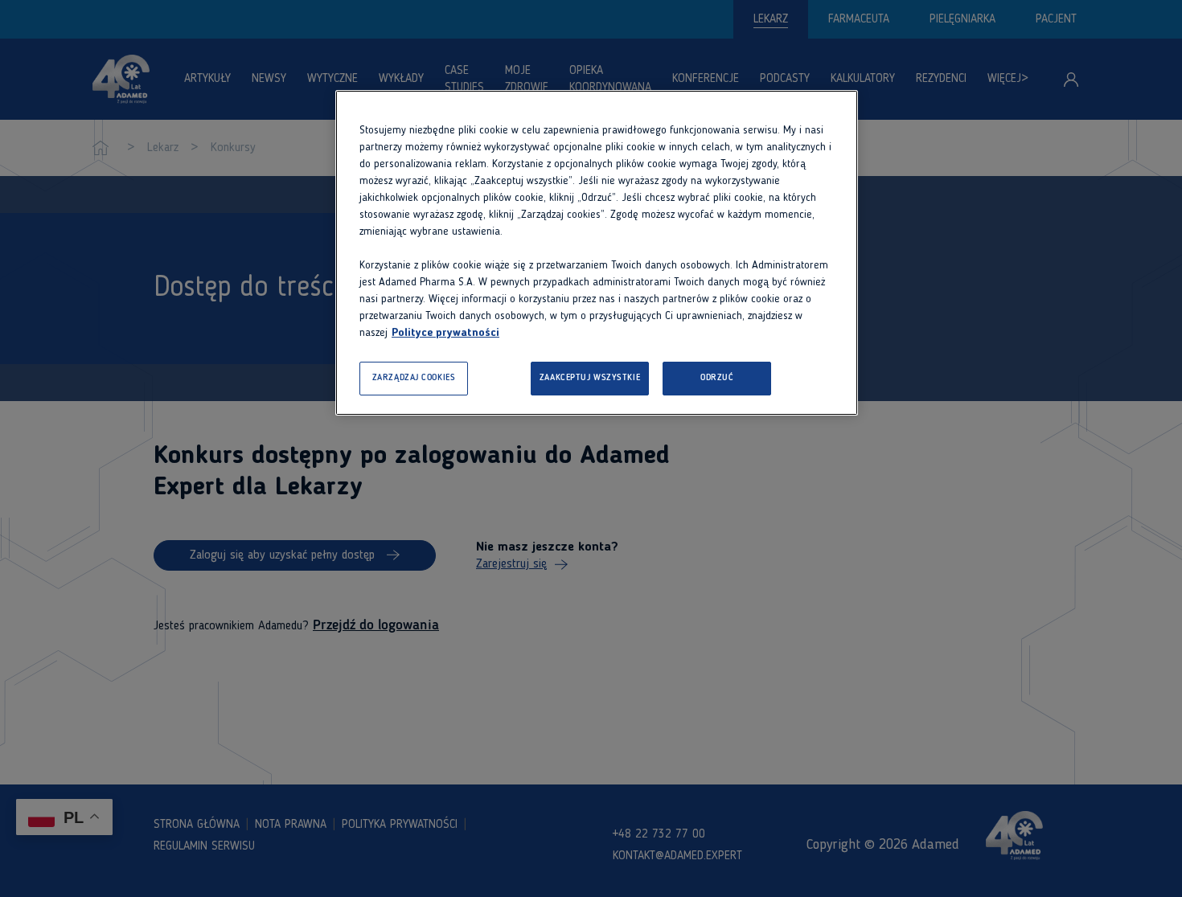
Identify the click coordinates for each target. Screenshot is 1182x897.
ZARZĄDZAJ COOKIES (414, 378)
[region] (596, 253)
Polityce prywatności (445, 332)
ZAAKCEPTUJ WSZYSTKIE (590, 378)
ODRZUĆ (716, 378)
